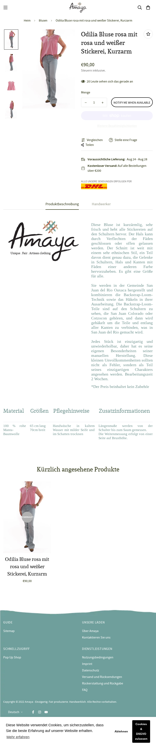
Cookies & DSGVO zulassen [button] (141, 731)
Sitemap (9, 631)
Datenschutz (90, 670)
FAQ (85, 690)
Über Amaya (90, 631)
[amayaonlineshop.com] (78, 7)
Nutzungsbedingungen (97, 657)
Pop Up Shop (12, 657)
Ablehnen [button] (121, 731)
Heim (27, 20)
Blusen (43, 20)
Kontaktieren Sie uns (96, 637)
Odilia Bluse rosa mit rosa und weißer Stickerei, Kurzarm (27, 566)
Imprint (87, 664)
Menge (85, 92)
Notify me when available (132, 103)
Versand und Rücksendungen (102, 677)
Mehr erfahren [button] (17, 737)
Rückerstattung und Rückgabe (102, 683)
